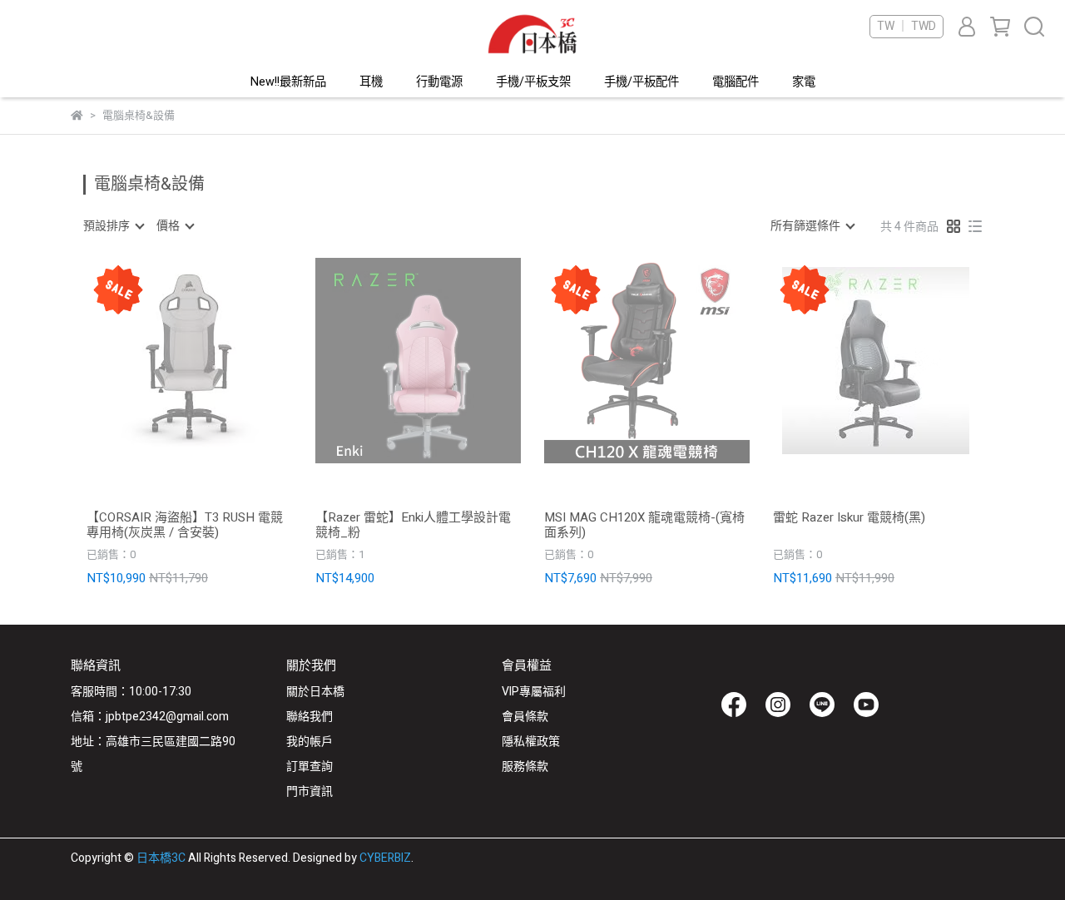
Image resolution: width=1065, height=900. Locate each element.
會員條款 (525, 716)
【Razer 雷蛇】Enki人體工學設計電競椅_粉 (413, 525)
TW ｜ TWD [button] (906, 26)
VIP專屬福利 (534, 691)
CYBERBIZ (385, 858)
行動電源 (439, 82)
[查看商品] (166, 360)
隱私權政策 (531, 741)
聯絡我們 (309, 716)
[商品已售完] (213, 360)
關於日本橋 (315, 691)
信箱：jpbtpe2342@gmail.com (150, 716)
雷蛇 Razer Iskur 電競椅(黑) (849, 518)
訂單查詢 (309, 766)
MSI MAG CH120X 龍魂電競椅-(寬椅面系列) (644, 525)
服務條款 (525, 766)
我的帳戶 (309, 741)
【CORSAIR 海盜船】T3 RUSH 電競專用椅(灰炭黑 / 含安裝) (185, 525)
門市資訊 (309, 791)
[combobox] (113, 226)
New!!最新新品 (288, 82)
